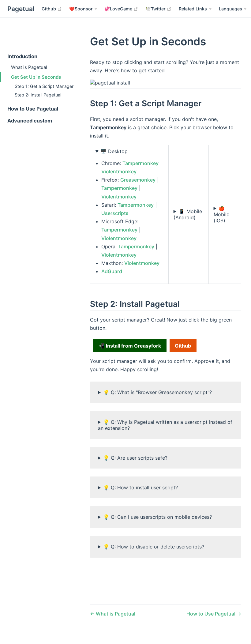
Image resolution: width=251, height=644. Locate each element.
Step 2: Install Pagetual (38, 94)
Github (52, 8)
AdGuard (111, 271)
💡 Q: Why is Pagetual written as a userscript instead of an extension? (165, 425)
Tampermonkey (140, 163)
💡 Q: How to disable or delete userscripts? (153, 547)
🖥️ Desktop (114, 151)
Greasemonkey (137, 180)
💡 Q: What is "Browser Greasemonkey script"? (157, 392)
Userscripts (115, 213)
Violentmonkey (119, 171)
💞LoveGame (121, 8)
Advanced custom (29, 121)
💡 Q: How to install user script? (140, 487)
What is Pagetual (29, 67)
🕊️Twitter (158, 8)
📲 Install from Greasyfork (130, 346)
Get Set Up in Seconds (36, 77)
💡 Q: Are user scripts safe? (135, 458)
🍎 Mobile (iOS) (221, 214)
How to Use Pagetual (32, 109)
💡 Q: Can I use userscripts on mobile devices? (157, 517)
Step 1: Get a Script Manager (44, 86)
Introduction (22, 56)
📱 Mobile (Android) (188, 214)
